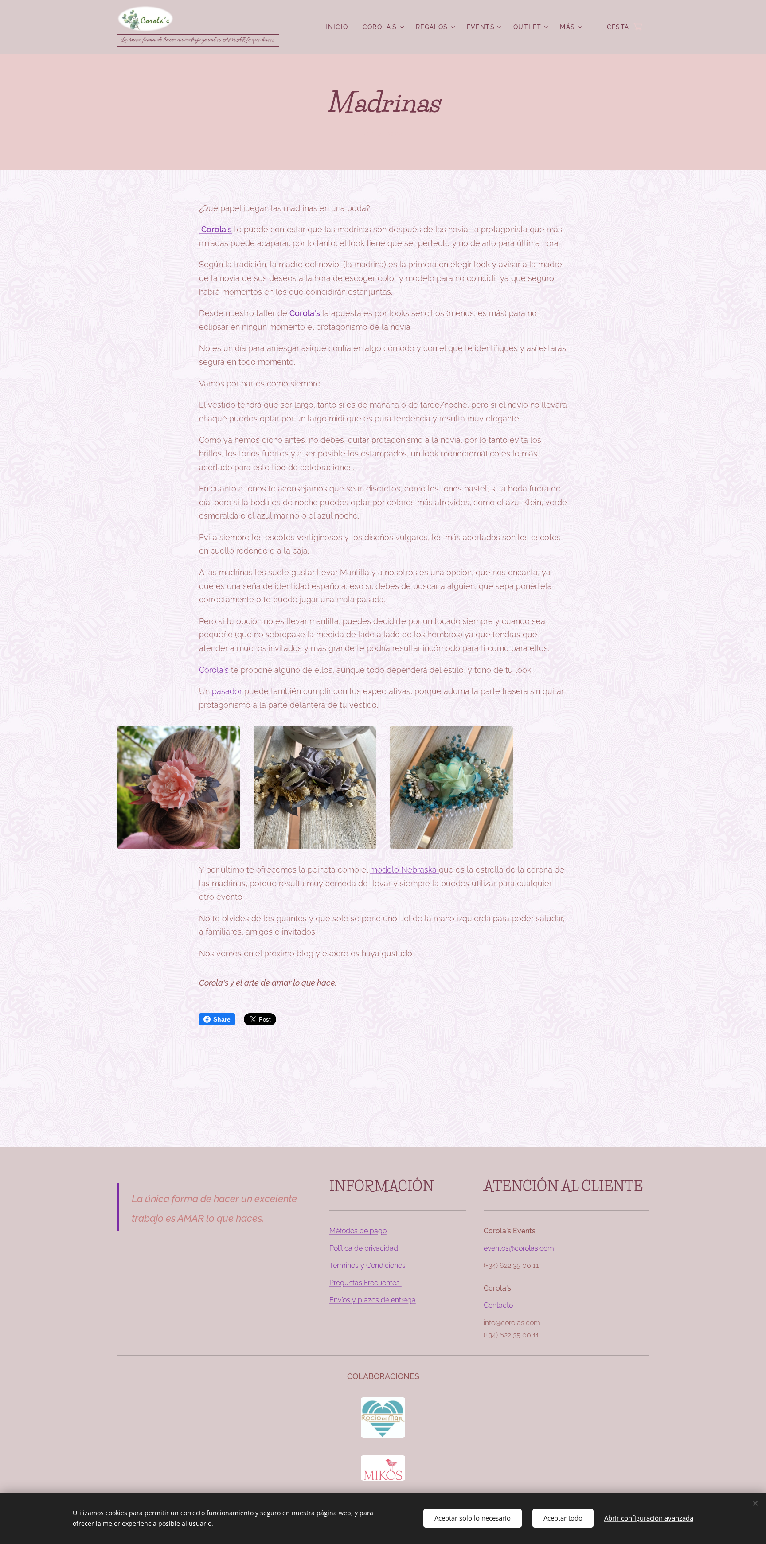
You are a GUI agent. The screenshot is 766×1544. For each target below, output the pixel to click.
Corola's (304, 313)
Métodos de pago (358, 1231)
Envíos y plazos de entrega (372, 1300)
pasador (227, 691)
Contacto (498, 1305)
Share (222, 1019)
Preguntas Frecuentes (365, 1283)
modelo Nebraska (404, 869)
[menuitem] (339, 27)
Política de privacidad (363, 1248)
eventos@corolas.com (519, 1248)
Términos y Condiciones (367, 1265)
